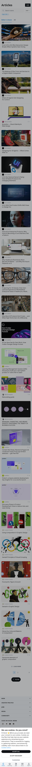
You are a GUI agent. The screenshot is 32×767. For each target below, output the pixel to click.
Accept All (16, 751)
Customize (16, 760)
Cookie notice (6, 748)
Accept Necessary (16, 756)
